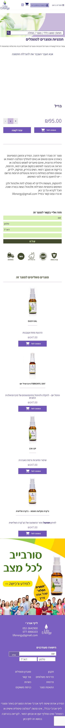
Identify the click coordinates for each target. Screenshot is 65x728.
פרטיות (50, 682)
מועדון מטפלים (23, 671)
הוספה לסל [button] (36, 343)
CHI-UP (32, 448)
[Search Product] (9, 33)
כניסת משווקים (23, 687)
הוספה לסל (51, 130)
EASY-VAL (32, 321)
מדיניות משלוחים (45, 677)
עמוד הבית (61, 46)
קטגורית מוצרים (49, 46)
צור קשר (26, 677)
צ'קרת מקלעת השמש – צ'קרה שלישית (32, 511)
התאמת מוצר (47, 687)
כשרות (27, 682)
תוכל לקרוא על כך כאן (50, 190)
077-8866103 (30, 631)
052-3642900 (30, 628)
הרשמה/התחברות (38, 5)
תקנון (51, 671)
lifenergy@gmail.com (24, 194)
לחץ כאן (27, 719)
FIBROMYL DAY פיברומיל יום (32, 383)
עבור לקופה (17, 130)
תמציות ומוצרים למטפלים (32, 46)
